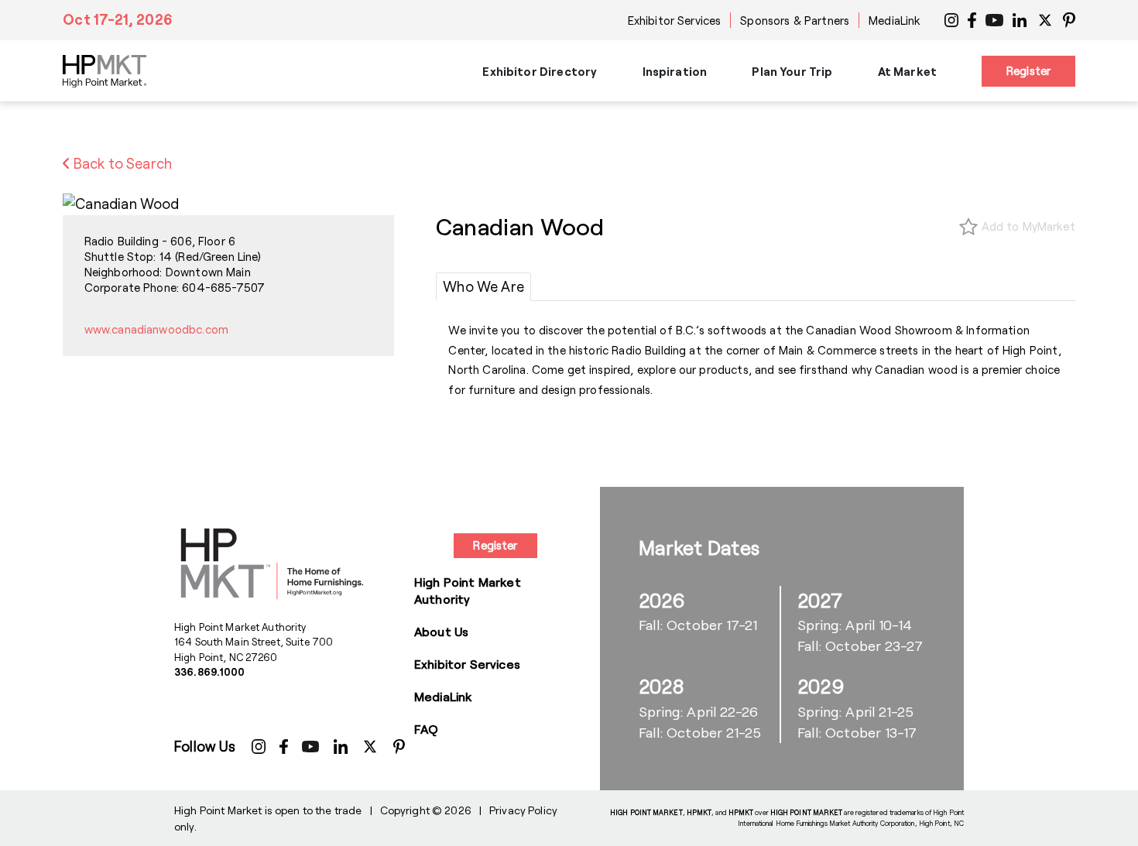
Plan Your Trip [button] (792, 71)
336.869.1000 (209, 672)
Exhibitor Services (675, 20)
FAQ (426, 728)
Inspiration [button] (675, 71)
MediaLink (894, 20)
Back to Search (121, 163)
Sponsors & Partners (794, 20)
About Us (441, 631)
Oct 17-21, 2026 (118, 19)
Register (1028, 70)
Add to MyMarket (1028, 226)
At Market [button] (907, 71)
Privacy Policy (523, 810)
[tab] (483, 287)
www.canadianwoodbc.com (156, 329)
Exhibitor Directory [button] (539, 71)
